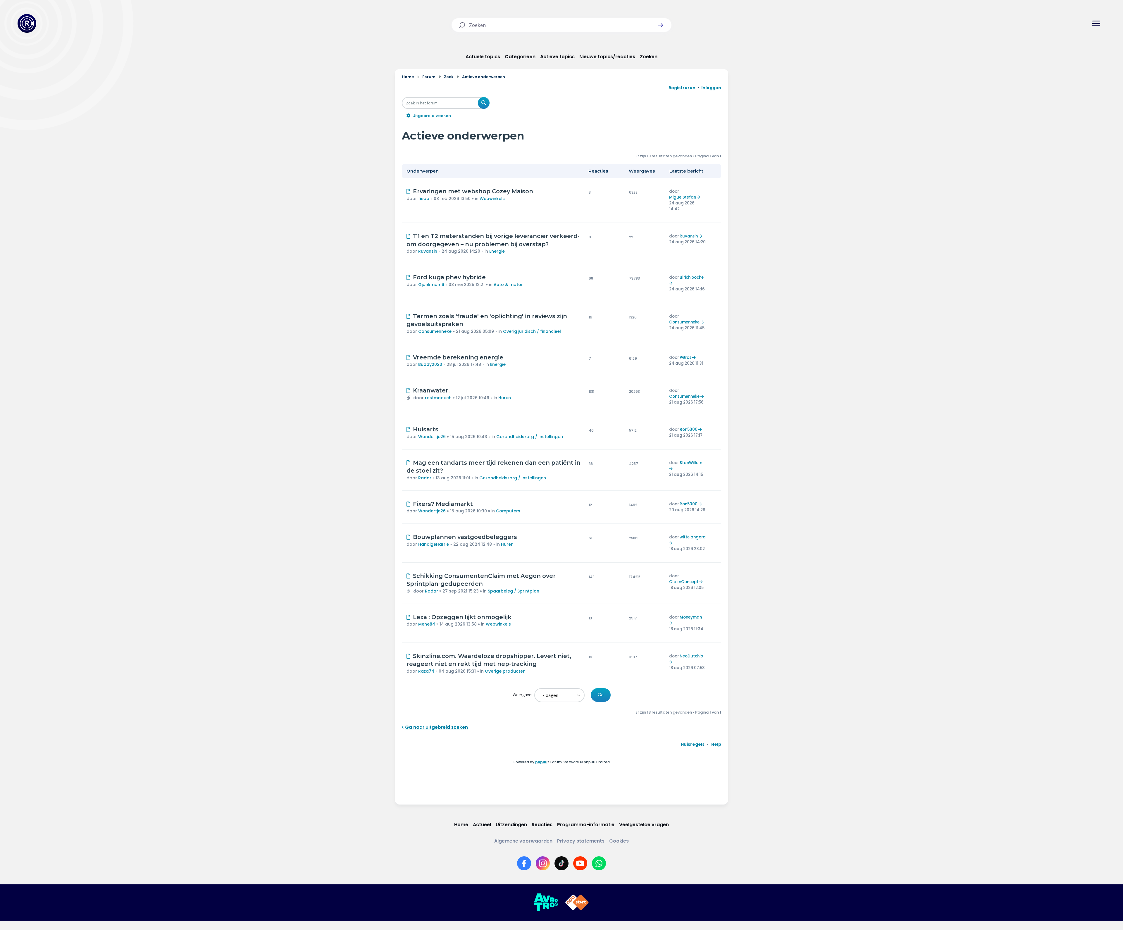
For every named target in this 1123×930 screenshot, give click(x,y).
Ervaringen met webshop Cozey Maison (473, 191)
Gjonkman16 (431, 284)
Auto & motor (508, 284)
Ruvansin (427, 251)
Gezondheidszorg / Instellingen (529, 437)
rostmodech (438, 398)
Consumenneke (435, 331)
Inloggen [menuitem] (711, 88)
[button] (660, 25)
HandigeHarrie (433, 544)
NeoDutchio (691, 656)
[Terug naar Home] (27, 23)
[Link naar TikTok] (561, 863)
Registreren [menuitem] (682, 88)
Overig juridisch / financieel (532, 331)
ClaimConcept (683, 582)
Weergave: (523, 694)
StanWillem (691, 463)
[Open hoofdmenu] (1096, 23)
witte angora (693, 537)
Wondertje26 (432, 437)
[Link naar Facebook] (524, 863)
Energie (497, 251)
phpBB (541, 762)
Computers (508, 511)
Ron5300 (688, 429)
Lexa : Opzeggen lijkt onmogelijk (462, 617)
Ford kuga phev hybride (449, 277)
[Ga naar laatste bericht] (699, 197)
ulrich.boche (692, 277)
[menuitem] (693, 744)
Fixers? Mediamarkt (443, 503)
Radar (424, 478)
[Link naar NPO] (577, 902)
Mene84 (426, 624)
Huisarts (425, 429)
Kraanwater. (431, 390)
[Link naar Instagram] (543, 863)
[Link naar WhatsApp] (599, 863)
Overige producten (505, 671)
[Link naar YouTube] (580, 863)
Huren (504, 398)
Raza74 (426, 671)
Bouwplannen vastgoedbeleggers (465, 536)
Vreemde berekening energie (458, 357)
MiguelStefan (682, 197)
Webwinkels (492, 199)
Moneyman (691, 617)
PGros (685, 357)
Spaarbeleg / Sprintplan (513, 591)
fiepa (423, 199)
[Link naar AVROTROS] (546, 902)
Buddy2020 (430, 364)
